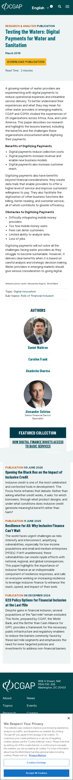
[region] (36, 746)
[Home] (12, 6)
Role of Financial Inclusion (37, 295)
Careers (32, 713)
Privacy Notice (37, 755)
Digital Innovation (25, 291)
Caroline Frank (37, 359)
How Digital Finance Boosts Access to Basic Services (37, 444)
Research (9, 713)
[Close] (69, 718)
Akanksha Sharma (38, 371)
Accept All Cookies (36, 773)
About (7, 698)
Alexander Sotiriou (38, 411)
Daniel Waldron (38, 347)
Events (32, 706)
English (38, 8)
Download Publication (25, 62)
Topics (8, 706)
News (31, 698)
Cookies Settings (36, 762)
